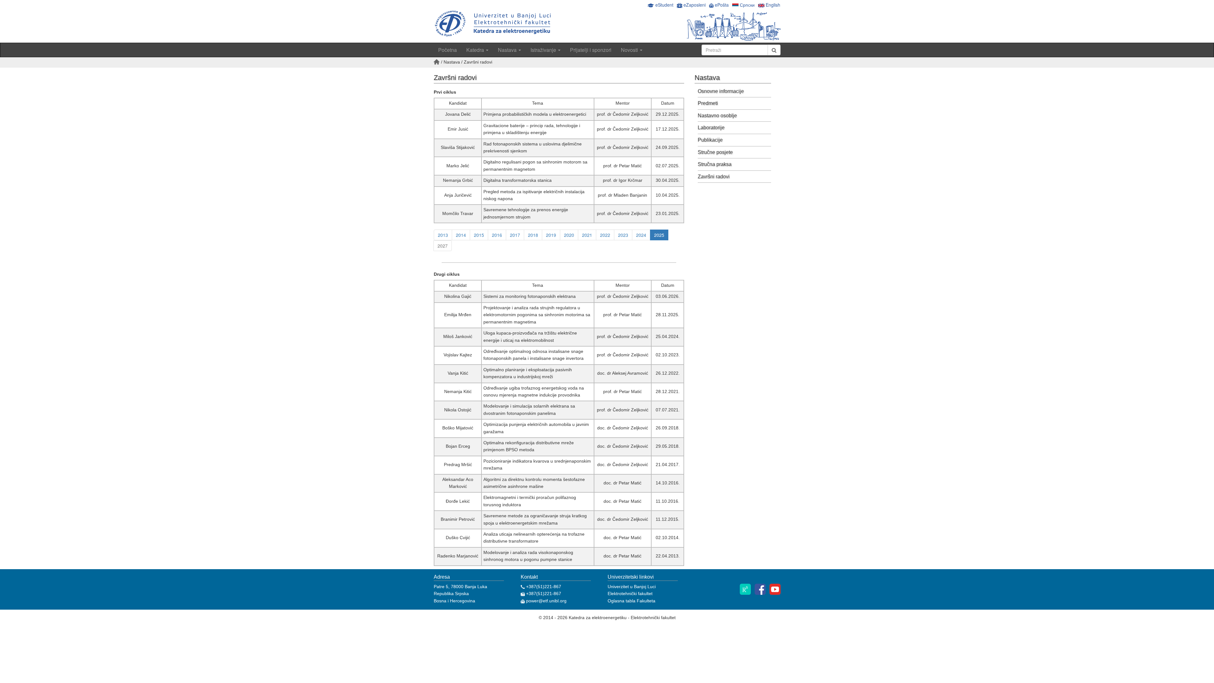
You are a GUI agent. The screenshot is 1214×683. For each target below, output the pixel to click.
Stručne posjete (715, 152)
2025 (659, 235)
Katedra (475, 49)
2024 (641, 235)
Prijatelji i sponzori (590, 49)
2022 (605, 235)
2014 (461, 235)
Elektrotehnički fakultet (630, 593)
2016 (497, 235)
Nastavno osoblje (717, 115)
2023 (623, 235)
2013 (443, 235)
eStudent (664, 5)
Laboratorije (711, 127)
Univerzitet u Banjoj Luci (632, 586)
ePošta (721, 5)
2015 (479, 235)
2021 (587, 235)
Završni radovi (714, 176)
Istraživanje (543, 49)
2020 (569, 235)
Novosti (630, 49)
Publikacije (710, 140)
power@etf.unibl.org (546, 600)
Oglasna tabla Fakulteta (631, 600)
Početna (447, 49)
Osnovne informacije (721, 91)
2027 (443, 246)
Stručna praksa (715, 164)
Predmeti (708, 103)
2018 (533, 235)
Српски (747, 5)
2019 (551, 235)
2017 (515, 235)
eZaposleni (694, 5)
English (772, 5)
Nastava (508, 49)
